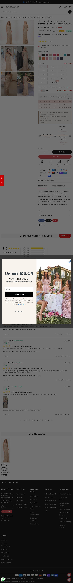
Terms (19, 304)
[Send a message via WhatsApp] (3, 579)
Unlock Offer (19, 294)
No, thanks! (19, 312)
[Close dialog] (69, 261)
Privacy (23, 304)
